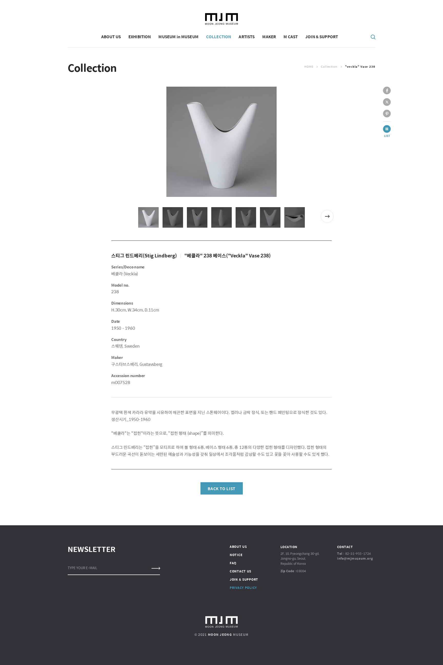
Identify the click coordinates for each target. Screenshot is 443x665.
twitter (387, 102)
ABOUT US (238, 546)
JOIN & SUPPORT (244, 579)
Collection (329, 66)
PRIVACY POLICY (243, 587)
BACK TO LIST (221, 488)
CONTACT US (240, 571)
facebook (387, 90)
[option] (221, 142)
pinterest (387, 113)
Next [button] (327, 216)
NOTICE (236, 554)
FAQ (233, 563)
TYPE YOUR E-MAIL (82, 567)
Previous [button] (115, 216)
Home (308, 66)
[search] (373, 37)
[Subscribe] (155, 568)
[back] (387, 129)
